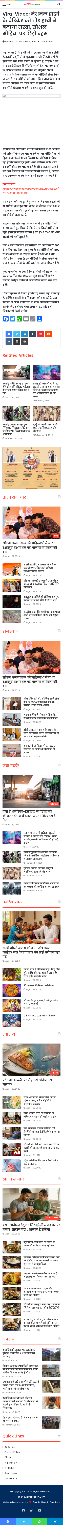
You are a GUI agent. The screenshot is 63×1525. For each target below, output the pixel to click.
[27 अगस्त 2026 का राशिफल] (12, 990)
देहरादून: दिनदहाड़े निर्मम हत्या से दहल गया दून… (20, 1419)
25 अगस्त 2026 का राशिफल (39, 1015)
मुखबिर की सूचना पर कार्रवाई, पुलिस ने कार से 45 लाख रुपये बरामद (19, 1353)
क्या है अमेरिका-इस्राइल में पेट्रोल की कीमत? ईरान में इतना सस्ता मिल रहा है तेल (16, 388)
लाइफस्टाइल (11, 1462)
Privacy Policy (12, 1452)
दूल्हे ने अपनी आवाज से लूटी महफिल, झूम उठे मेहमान (45, 428)
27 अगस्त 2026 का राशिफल (39, 985)
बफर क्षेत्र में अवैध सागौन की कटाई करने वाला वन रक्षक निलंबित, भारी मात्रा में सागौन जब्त (21, 1385)
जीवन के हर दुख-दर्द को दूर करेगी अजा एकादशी (41, 1002)
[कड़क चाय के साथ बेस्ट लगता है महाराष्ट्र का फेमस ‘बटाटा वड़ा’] (12, 1278)
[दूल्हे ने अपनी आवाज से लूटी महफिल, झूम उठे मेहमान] (47, 414)
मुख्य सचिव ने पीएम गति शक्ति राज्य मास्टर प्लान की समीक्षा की (41, 716)
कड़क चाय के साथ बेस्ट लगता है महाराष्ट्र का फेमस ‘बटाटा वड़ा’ (40, 1275)
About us (10, 1447)
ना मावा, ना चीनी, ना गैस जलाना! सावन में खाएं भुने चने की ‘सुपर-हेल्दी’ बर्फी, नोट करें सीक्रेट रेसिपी (42, 1323)
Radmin (9, 41)
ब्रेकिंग (8, 1457)
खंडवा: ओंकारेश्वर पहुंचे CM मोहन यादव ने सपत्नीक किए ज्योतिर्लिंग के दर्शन (41, 584)
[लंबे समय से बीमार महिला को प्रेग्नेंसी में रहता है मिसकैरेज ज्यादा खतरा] (12, 1133)
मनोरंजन (9, 1468)
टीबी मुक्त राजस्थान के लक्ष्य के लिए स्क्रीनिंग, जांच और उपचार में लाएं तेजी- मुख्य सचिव (41, 733)
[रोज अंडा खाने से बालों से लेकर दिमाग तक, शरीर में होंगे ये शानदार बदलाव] (12, 1102)
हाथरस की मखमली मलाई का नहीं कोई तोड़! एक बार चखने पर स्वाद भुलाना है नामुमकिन (42, 1261)
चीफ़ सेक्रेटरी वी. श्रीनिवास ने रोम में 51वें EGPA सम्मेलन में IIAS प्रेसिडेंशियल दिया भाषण (41, 702)
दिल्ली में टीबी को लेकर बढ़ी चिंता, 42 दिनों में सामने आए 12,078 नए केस (42, 1148)
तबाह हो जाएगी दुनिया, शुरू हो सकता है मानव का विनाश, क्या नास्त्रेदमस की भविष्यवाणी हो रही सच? (46, 390)
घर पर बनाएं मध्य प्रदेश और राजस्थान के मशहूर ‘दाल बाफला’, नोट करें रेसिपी (41, 1292)
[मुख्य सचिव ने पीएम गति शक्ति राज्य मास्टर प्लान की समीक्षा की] (12, 719)
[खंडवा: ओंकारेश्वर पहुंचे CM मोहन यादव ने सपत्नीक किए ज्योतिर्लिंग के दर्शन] (12, 585)
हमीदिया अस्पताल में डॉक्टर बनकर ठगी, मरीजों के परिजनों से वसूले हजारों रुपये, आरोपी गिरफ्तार (20, 1403)
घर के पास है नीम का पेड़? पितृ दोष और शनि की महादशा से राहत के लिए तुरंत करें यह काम (42, 973)
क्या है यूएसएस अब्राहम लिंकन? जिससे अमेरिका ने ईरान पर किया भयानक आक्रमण (16, 429)
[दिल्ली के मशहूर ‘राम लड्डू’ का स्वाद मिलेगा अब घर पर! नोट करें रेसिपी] (12, 1309)
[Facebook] (9, 334)
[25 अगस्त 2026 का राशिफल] (12, 1020)
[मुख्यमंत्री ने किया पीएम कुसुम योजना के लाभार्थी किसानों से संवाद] (12, 750)
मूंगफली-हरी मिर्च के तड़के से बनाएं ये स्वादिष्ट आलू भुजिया (39, 1244)
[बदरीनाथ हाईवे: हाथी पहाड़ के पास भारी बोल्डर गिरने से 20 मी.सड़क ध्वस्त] (12, 616)
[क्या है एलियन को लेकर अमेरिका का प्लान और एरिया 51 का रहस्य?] (12, 888)
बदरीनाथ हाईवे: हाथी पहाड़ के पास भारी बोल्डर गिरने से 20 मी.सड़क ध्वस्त (42, 615)
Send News (11, 1473)
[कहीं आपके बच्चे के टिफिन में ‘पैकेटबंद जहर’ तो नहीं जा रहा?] (12, 1118)
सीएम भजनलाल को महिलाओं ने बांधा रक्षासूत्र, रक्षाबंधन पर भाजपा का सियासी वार (30, 547)
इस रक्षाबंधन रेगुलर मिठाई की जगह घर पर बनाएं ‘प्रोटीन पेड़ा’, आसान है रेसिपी (31, 1227)
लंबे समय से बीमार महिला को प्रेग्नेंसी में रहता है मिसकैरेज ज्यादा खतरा (42, 1132)
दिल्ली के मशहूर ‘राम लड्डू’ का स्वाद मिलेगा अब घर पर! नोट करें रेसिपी (42, 1306)
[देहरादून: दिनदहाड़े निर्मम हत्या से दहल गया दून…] (51, 1422)
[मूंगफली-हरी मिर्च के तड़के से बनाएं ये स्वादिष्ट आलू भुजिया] (12, 1247)
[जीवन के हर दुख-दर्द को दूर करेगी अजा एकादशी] (12, 1005)
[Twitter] (16, 334)
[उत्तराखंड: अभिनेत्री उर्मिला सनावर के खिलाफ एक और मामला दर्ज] (12, 601)
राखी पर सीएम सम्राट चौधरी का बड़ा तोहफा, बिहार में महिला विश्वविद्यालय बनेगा (40, 568)
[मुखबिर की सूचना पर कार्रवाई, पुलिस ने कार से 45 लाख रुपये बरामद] (51, 1354)
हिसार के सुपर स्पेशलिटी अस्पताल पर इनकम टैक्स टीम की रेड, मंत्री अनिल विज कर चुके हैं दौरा (20, 1369)
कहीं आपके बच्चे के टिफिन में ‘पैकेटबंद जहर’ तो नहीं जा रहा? (40, 1115)
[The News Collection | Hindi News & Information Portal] (31, 4)
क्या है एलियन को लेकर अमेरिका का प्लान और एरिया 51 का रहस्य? (41, 885)
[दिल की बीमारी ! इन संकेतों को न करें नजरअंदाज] (12, 1165)
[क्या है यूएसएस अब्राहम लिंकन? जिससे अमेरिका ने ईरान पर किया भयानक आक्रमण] (16, 414)
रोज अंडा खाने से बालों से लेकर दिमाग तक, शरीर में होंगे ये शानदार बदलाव (40, 1101)
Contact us (11, 1478)
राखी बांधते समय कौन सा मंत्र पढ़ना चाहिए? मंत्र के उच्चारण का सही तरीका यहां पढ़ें (31, 952)
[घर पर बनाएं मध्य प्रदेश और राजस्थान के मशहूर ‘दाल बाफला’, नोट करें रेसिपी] (12, 1293)
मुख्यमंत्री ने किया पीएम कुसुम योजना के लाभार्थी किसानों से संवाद (40, 749)
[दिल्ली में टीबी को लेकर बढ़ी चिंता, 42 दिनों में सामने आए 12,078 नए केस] (12, 1149)
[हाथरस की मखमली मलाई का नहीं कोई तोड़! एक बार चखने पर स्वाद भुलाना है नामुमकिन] (12, 1262)
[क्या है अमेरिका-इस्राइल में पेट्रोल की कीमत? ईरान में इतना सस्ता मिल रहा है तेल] (16, 372)
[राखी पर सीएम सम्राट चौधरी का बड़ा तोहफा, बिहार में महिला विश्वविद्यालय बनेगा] (12, 569)
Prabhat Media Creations (46, 1502)
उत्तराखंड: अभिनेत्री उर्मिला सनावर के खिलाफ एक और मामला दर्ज (41, 598)
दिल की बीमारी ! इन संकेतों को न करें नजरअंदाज (41, 1162)
